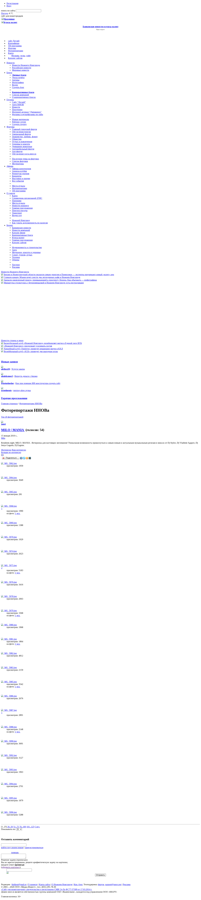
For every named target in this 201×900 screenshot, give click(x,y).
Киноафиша (13, 43)
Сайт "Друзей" (19, 102)
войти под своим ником (12, 847)
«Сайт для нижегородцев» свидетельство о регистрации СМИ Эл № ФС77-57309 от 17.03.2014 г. (46, 889)
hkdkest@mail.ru (19, 884)
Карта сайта (44, 884)
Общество (16, 139)
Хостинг (16, 265)
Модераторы (18, 164)
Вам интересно (19, 450)
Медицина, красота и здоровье (26, 252)
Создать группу (19, 124)
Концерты (16, 176)
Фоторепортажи (15, 51)
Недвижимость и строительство (27, 247)
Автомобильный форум (23, 149)
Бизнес (10, 225)
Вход (9, 6)
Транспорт (17, 213)
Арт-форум (17, 151)
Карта (11, 53)
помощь (15, 852)
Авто (14, 250)
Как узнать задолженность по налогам (30, 223)
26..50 (10, 827)
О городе (11, 193)
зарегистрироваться (34, 847)
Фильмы (15, 55)
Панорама (16, 200)
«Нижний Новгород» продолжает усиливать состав (28, 346)
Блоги (9, 72)
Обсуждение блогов (21, 132)
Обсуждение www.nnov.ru (24, 154)
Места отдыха (18, 186)
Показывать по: (8, 829)
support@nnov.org (113, 884)
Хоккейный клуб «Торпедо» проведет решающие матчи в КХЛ (33, 349)
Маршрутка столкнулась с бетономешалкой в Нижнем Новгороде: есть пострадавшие (44, 283)
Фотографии (18, 82)
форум (101, 884)
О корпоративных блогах (24, 97)
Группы (10, 100)
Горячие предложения (22, 208)
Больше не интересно (11, 452)
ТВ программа (15, 46)
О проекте (32, 884)
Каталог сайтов (15, 58)
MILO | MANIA (13, 430)
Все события (18, 181)
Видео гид (17, 215)
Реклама (16, 267)
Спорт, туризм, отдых (22, 255)
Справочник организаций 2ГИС (27, 198)
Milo (3, 438)
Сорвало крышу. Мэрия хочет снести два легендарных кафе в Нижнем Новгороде (42, 277)
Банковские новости (21, 228)
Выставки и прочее (21, 178)
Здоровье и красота (21, 144)
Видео (15, 85)
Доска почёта (18, 77)
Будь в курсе (100, 29)
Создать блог (18, 87)
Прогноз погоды (19, 210)
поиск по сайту (8, 10)
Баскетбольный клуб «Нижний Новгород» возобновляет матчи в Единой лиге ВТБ (43, 343)
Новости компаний (21, 230)
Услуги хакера (18, 369)
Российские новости (21, 67)
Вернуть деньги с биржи (25, 376)
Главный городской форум (24, 129)
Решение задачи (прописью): (14, 860)
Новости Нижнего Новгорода (26, 65)
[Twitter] (24, 458)
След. (37, 827)
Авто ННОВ (18, 104)
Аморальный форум (21, 134)
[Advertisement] (17, 311)
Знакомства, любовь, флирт (25, 136)
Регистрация (12, 3)
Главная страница (9, 403)
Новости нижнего (20, 205)
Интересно (6, 450)
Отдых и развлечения (22, 141)
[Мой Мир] (29, 458)
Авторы (15, 80)
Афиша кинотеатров (21, 168)
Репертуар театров (20, 173)
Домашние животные (22, 146)
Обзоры (15, 260)
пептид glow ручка (22, 390)
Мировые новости (20, 70)
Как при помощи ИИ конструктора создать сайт (37, 383)
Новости (11, 63)
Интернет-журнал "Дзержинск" (27, 112)
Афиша (10, 166)
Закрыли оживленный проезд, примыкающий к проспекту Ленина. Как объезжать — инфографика (50, 280)
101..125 (30, 827)
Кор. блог (78, 884)
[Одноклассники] (27, 458)
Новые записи (9, 361)
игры (22, 55)
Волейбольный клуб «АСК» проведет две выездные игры (31, 351)
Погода (4, 13)
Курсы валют (18, 237)
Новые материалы (20, 119)
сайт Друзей (13, 41)
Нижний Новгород (21, 220)
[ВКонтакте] (21, 458)
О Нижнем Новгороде (62, 884)
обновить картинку (11, 867)
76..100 (22, 827)
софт (28, 55)
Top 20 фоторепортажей (12, 417)
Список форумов (20, 161)
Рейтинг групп (19, 122)
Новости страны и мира (12, 340)
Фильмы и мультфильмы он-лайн (27, 114)
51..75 (16, 827)
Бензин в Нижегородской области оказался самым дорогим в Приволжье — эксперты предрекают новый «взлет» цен (59, 274)
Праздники (17, 109)
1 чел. (17, 513)
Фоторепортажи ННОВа (30, 403)
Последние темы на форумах (25, 159)
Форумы (12, 48)
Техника (16, 257)
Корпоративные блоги (22, 235)
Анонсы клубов (19, 171)
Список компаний (20, 95)
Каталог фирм (18, 232)
